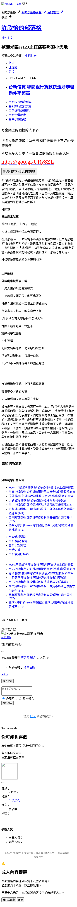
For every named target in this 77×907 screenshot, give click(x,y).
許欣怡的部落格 (21, 28)
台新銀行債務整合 (20, 110)
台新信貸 (14, 549)
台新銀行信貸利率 (20, 102)
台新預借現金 (17, 115)
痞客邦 (25, 657)
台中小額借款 (17, 119)
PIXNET (17, 853)
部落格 (13, 67)
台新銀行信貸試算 (20, 106)
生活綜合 (31, 55)
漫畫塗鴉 (29, 667)
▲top (4, 674)
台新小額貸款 (17, 545)
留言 (33, 657)
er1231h (6, 637)
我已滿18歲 (9, 900)
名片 (11, 71)
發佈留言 (7, 703)
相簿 (11, 63)
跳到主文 (7, 37)
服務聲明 (38, 856)
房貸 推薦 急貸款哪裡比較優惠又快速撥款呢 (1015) (41, 496)
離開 (20, 900)
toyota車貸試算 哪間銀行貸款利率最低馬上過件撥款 (41, 487)
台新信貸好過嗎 (19, 554)
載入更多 (7, 681)
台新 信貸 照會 (18, 541)
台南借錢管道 (17, 536)
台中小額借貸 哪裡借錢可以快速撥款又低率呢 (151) (41, 504)
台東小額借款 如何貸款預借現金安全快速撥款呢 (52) (42, 491)
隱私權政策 (63, 853)
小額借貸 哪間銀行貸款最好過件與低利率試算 (38, 500)
